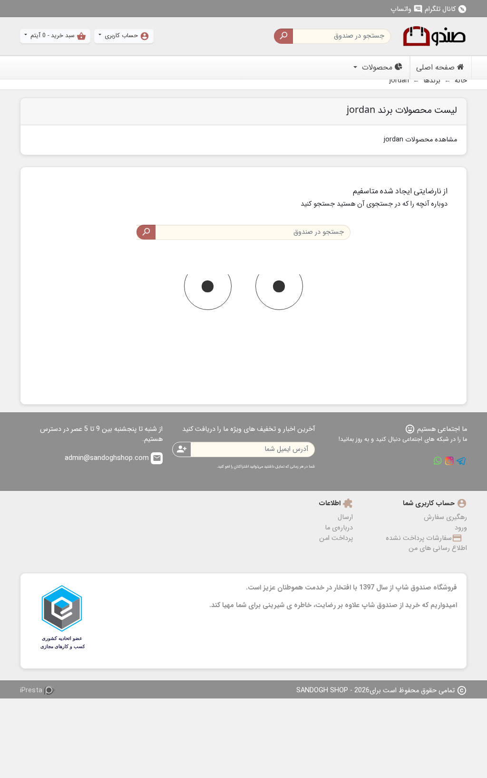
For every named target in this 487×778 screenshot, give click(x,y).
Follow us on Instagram (449, 461)
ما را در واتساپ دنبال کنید (437, 461)
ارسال (345, 517)
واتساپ (406, 9)
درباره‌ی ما (339, 527)
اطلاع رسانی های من (438, 548)
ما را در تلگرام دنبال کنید (461, 461)
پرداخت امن (336, 538)
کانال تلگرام (446, 9)
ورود (461, 527)
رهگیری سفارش (445, 517)
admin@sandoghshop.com (113, 458)
